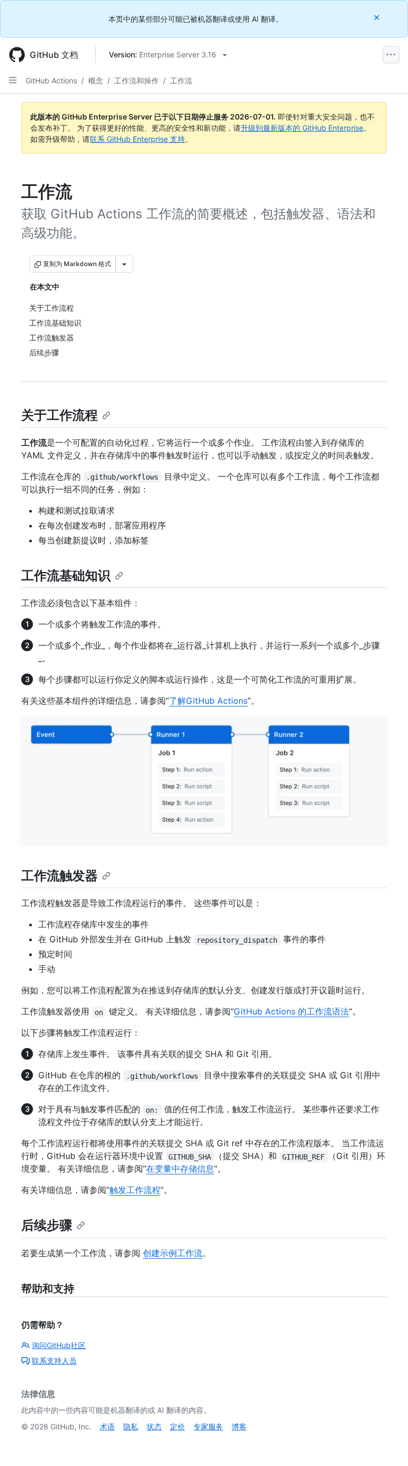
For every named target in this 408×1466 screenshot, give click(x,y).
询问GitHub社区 (59, 1345)
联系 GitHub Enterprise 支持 (137, 138)
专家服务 (208, 1426)
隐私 (130, 1426)
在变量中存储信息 (180, 1168)
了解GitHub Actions (208, 700)
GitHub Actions (51, 80)
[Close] (377, 17)
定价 (177, 1426)
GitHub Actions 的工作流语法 (291, 1011)
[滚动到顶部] (384, 1442)
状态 (154, 1426)
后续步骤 (46, 1225)
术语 (107, 1426)
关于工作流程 (59, 415)
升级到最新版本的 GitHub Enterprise (302, 127)
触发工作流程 (134, 1189)
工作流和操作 (136, 80)
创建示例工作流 (172, 1253)
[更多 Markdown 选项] (124, 263)
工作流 (181, 80)
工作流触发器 (59, 875)
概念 (95, 80)
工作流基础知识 (65, 575)
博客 (239, 1426)
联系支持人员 (54, 1360)
